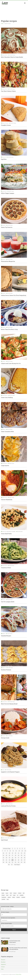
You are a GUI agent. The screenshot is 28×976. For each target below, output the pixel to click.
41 (6, 860)
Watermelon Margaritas (8, 261)
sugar (14, 895)
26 (9, 855)
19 (12, 853)
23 (24, 853)
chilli (11, 893)
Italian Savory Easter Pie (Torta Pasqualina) (13, 295)
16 (3, 853)
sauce (7, 893)
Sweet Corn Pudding (7, 397)
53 (18, 862)
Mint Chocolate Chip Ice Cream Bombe (12, 57)
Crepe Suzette (5, 465)
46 (21, 860)
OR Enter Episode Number (6, 923)
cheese (14, 893)
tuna (8, 899)
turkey (13, 897)
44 (15, 860)
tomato (3, 895)
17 (6, 853)
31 (24, 855)
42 (9, 860)
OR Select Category (5, 912)
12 (16, 850)
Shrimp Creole (5, 738)
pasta (3, 893)
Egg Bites (3, 159)
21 (18, 853)
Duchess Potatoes (6, 670)
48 (3, 862)
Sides (2, 969)
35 (12, 857)
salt (10, 895)
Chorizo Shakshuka (6, 499)
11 (13, 850)
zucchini (3, 899)
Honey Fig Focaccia (6, 227)
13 (19, 850)
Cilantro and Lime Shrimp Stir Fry (11, 363)
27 (12, 855)
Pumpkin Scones (6, 125)
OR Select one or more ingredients (8, 917)
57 (11, 864)
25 (6, 855)
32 (3, 857)
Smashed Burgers (6, 635)
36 (15, 857)
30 (21, 855)
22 (21, 853)
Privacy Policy (18, 974)
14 (22, 850)
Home (2, 23)
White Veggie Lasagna (7, 193)
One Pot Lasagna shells (7, 601)
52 (15, 862)
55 (24, 862)
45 (18, 860)
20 (15, 853)
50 (9, 862)
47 (24, 860)
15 (25, 850)
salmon (9, 897)
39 (24, 857)
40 (3, 860)
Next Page (16, 864)
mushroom (4, 897)
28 (15, 855)
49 (6, 862)
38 (21, 857)
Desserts (3, 959)
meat (7, 895)
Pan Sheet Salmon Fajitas (8, 91)
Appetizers (3, 964)
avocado (23, 897)
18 (9, 853)
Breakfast (3, 962)
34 (9, 857)
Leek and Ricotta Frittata (8, 806)
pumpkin (21, 895)
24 (3, 855)
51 (12, 862)
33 (6, 857)
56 (8, 864)
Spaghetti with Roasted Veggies (10, 772)
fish (23, 893)
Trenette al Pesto (6, 567)
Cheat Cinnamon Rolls (7, 431)
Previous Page (6, 848)
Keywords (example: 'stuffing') (7, 906)
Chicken (3, 966)
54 (21, 862)
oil (17, 895)
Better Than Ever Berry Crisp (9, 329)
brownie (18, 897)
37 (18, 857)
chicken (19, 893)
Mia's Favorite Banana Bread (9, 704)
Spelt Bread (4, 840)
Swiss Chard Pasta (6, 533)
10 (10, 850)
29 (18, 855)
